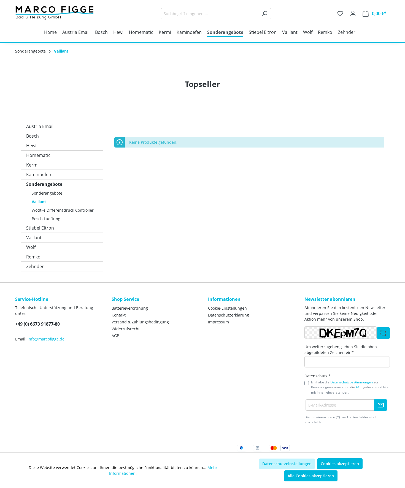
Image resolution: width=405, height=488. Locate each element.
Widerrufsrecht (126, 328)
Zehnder (35, 266)
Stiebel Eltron (40, 228)
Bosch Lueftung (46, 218)
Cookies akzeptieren (340, 463)
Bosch (32, 136)
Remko (33, 257)
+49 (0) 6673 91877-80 (37, 324)
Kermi (32, 165)
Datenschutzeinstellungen (287, 463)
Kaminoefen (38, 174)
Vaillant (39, 201)
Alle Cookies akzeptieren (311, 475)
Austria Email (39, 126)
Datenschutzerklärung (228, 315)
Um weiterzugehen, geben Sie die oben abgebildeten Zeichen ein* (340, 349)
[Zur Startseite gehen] (56, 12)
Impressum (218, 322)
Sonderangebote (44, 184)
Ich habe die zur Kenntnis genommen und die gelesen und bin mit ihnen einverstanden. (349, 387)
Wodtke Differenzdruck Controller (63, 210)
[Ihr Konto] (353, 13)
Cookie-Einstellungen (227, 308)
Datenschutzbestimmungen (351, 382)
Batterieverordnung (130, 308)
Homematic (38, 155)
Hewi (31, 146)
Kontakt (119, 315)
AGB (115, 335)
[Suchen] (264, 13)
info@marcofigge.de (46, 339)
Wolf (31, 247)
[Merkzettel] (340, 13)
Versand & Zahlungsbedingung (140, 322)
